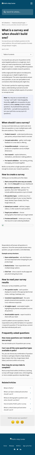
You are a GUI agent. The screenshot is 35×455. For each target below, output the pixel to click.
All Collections (6, 23)
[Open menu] (31, 3)
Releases (11, 446)
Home (5, 446)
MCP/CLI (18, 446)
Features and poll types (18, 23)
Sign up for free (27, 446)
